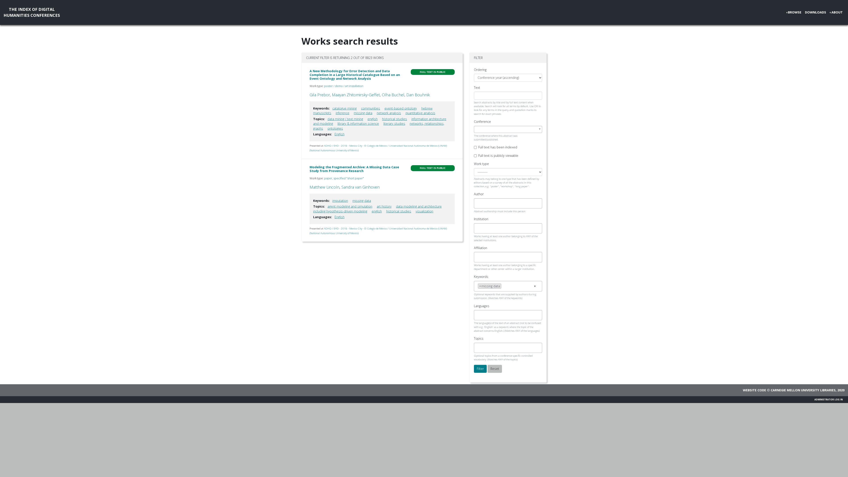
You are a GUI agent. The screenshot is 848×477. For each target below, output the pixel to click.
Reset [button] (494, 369)
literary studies (394, 123)
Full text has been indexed (497, 147)
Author (479, 194)
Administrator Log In (828, 399)
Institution (481, 219)
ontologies (335, 128)
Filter (480, 369)
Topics (478, 338)
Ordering (480, 70)
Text (477, 87)
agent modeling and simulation (349, 206)
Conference (482, 121)
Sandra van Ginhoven (360, 187)
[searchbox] (479, 203)
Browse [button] (794, 12)
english (372, 119)
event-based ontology (400, 108)
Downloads (815, 12)
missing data (363, 113)
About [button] (837, 12)
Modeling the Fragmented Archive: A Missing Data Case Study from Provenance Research (354, 169)
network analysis (389, 113)
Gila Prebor (320, 94)
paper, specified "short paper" (344, 178)
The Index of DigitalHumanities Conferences (32, 12)
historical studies (394, 119)
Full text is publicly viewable (498, 155)
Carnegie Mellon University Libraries (803, 390)
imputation (340, 201)
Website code (754, 390)
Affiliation (480, 248)
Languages (481, 306)
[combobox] (508, 129)
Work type (481, 164)
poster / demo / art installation (343, 86)
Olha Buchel (393, 94)
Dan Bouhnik (418, 94)
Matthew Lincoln (324, 187)
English (339, 134)
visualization (424, 211)
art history (384, 206)
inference (342, 113)
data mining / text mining (345, 119)
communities (370, 108)
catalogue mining (344, 108)
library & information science (358, 123)
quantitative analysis (420, 113)
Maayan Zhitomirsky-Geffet (356, 94)
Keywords (481, 276)
